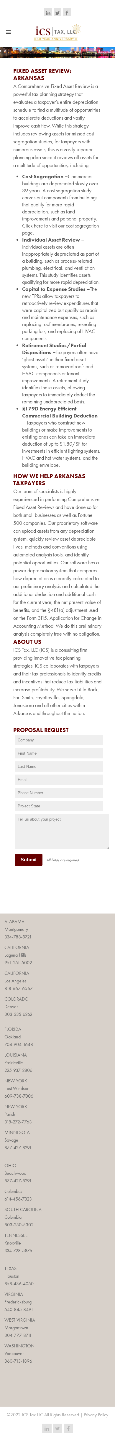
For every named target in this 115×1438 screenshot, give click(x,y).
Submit (29, 859)
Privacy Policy (96, 1415)
